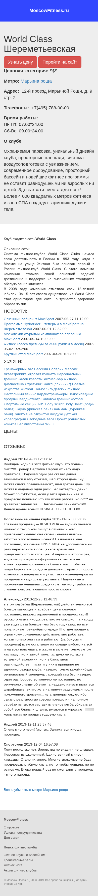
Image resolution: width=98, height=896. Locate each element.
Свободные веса (40, 419)
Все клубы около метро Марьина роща (36, 790)
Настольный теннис (20, 394)
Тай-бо (39, 389)
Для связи (11, 837)
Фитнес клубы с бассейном (24, 855)
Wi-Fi (49, 424)
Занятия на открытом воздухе (38, 414)
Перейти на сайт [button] (59, 62)
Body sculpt (54, 404)
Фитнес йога (13, 865)
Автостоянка (34, 424)
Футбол (77, 399)
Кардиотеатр (29, 399)
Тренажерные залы (18, 860)
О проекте (11, 827)
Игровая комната (42, 374)
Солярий (56, 369)
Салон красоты (30, 379)
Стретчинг (33, 384)
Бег (20, 424)
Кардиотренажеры (52, 394)
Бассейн (41, 369)
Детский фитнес (67, 389)
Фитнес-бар (53, 379)
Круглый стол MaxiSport (23, 354)
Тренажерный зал (18, 369)
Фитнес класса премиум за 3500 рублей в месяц (44, 344)
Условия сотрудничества (23, 832)
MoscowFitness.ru (49, 10)
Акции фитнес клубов (20, 870)
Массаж (71, 369)
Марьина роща (36, 81)
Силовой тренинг (55, 399)
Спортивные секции (20, 404)
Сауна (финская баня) (34, 409)
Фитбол (27, 389)
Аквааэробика (15, 374)
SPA (49, 389)
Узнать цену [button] (20, 62)
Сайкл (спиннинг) (56, 384)
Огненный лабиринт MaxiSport (29, 319)
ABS (40, 404)
